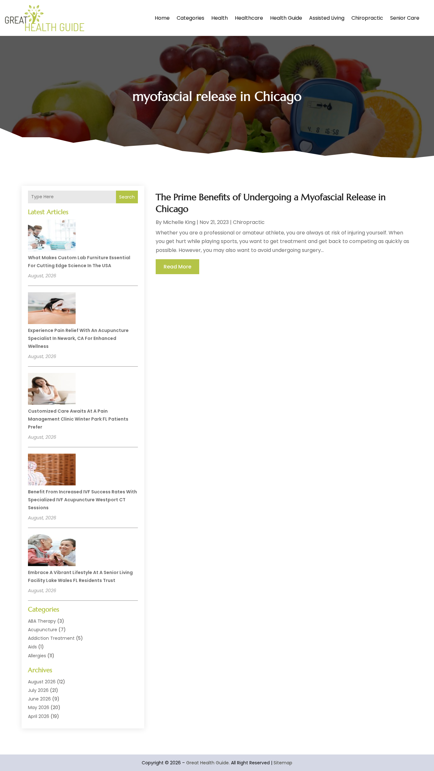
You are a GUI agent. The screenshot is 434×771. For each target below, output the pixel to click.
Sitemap (283, 763)
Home (162, 18)
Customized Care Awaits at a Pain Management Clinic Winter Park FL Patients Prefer (78, 419)
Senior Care (404, 18)
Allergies (37, 656)
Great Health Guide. (208, 763)
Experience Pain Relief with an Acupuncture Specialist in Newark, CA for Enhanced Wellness (78, 338)
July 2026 (38, 690)
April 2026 (38, 716)
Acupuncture (42, 629)
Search (127, 197)
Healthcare (249, 18)
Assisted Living (326, 18)
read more (177, 266)
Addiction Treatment (51, 638)
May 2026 (38, 707)
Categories (190, 18)
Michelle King (179, 222)
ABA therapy (42, 621)
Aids (32, 647)
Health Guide (286, 18)
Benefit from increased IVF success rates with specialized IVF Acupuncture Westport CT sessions (82, 500)
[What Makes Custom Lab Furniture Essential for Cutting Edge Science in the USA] (52, 236)
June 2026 (39, 699)
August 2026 (42, 682)
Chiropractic (367, 18)
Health (219, 18)
